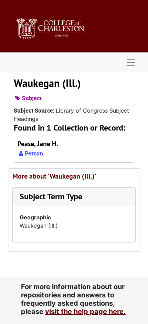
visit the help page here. (85, 311)
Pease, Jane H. (38, 143)
